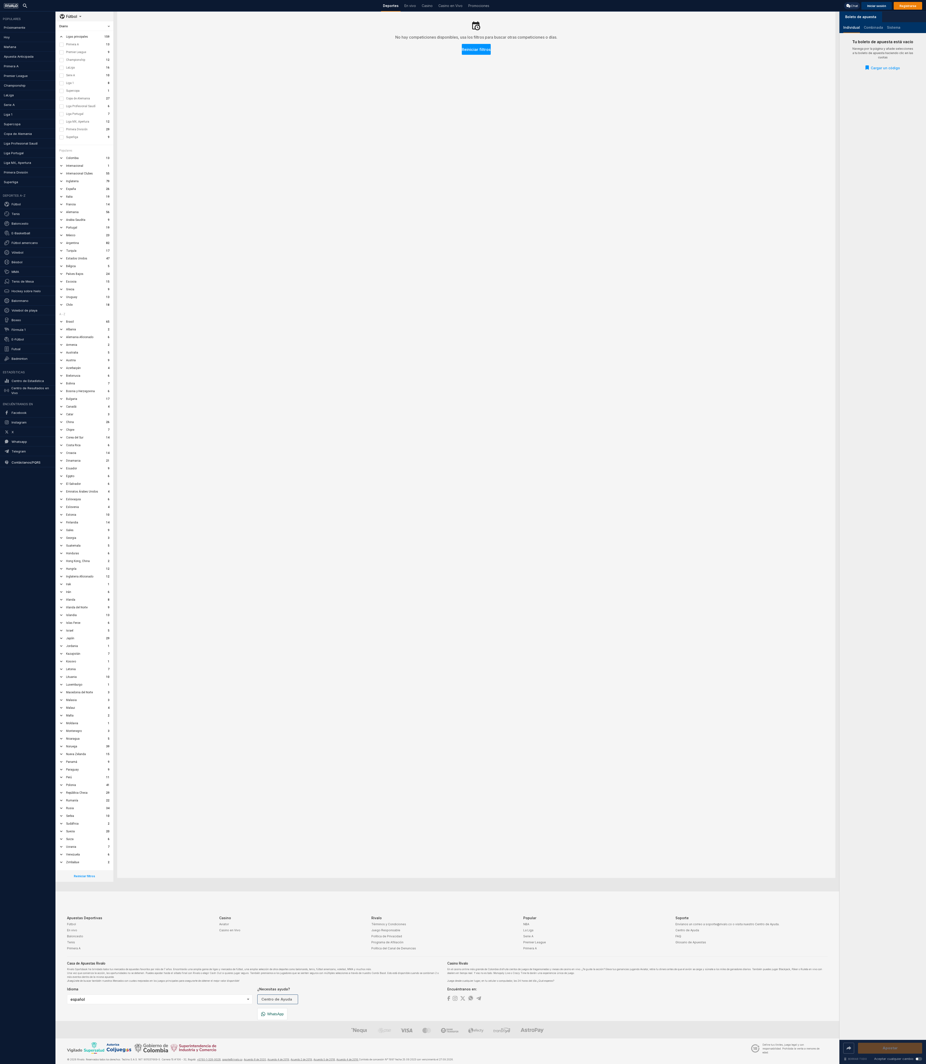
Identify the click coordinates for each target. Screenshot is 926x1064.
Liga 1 (8, 114)
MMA (15, 272)
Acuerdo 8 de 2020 (255, 1059)
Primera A (11, 66)
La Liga (528, 930)
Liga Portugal (14, 153)
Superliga (11, 182)
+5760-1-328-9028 (209, 1059)
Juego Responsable (385, 930)
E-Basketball (21, 233)
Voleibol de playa (24, 310)
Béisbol (17, 262)
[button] (860, 17)
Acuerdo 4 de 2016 (347, 1059)
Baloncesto (20, 223)
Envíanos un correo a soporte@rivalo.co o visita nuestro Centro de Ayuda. (727, 924)
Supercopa (12, 124)
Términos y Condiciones (388, 924)
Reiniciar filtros (476, 49)
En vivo (72, 930)
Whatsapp (19, 442)
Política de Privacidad (386, 936)
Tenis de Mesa (23, 281)
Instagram (19, 422)
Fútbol (16, 204)
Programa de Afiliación (387, 942)
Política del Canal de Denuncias (393, 948)
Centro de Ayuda (687, 930)
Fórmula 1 (19, 330)
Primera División (16, 172)
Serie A (9, 105)
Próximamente (14, 27)
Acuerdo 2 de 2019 (301, 1059)
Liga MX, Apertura (17, 163)
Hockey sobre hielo (26, 291)
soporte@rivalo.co (232, 1059)
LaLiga (9, 95)
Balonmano (20, 301)
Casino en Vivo (229, 930)
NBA (526, 924)
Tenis (16, 214)
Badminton (19, 359)
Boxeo (16, 320)
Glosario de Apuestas (690, 942)
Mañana (10, 47)
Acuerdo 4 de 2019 (278, 1059)
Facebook (19, 413)
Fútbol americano (25, 243)
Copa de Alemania (18, 134)
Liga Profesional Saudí (21, 143)
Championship (15, 85)
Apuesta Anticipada (19, 56)
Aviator (224, 924)
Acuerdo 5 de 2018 (324, 1059)
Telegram (19, 451)
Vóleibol (17, 252)
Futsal (16, 349)
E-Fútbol (18, 339)
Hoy (7, 37)
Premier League (16, 76)
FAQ (678, 936)
